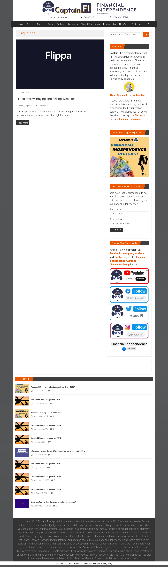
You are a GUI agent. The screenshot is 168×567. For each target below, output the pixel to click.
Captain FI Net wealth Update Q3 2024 (46, 489)
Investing (72, 24)
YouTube (139, 253)
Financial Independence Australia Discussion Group (128, 261)
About (39, 24)
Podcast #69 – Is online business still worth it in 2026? (53, 387)
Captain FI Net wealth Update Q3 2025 (46, 438)
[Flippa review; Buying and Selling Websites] (60, 63)
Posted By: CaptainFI (25, 106)
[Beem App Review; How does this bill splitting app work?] (22, 503)
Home (20, 24)
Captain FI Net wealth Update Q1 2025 (46, 477)
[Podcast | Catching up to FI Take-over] (22, 413)
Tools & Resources (89, 24)
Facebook (115, 253)
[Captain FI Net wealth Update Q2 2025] (22, 464)
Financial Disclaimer (130, 119)
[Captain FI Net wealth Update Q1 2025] (22, 477)
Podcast (60, 24)
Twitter (118, 257)
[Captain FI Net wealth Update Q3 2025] (22, 439)
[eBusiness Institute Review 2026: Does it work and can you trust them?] (22, 451)
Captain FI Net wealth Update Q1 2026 (46, 400)
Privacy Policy (106, 564)
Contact (135, 24)
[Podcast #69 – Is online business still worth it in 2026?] (22, 387)
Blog (50, 24)
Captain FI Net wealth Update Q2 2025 (46, 464)
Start (29, 24)
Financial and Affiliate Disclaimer (68, 564)
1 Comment (42, 106)
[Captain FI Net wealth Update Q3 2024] (22, 490)
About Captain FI (119, 95)
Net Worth (123, 24)
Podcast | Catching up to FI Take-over (46, 413)
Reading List (108, 24)
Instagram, (128, 253)
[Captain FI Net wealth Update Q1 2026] (22, 400)
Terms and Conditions (91, 564)
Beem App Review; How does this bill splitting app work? (53, 502)
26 (52, 454)
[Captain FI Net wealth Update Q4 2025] (22, 426)
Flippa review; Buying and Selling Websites (45, 99)
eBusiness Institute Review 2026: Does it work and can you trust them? (59, 451)
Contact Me (138, 95)
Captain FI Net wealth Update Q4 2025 (46, 425)
